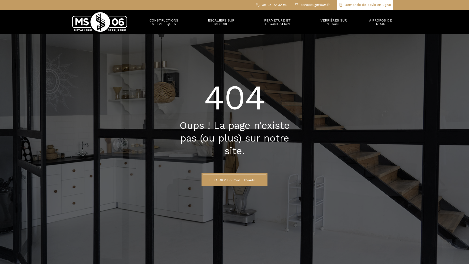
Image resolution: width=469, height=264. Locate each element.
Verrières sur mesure (333, 22)
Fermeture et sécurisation (277, 22)
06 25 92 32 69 (275, 5)
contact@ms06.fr (315, 5)
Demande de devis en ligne (368, 5)
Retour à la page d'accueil (234, 180)
